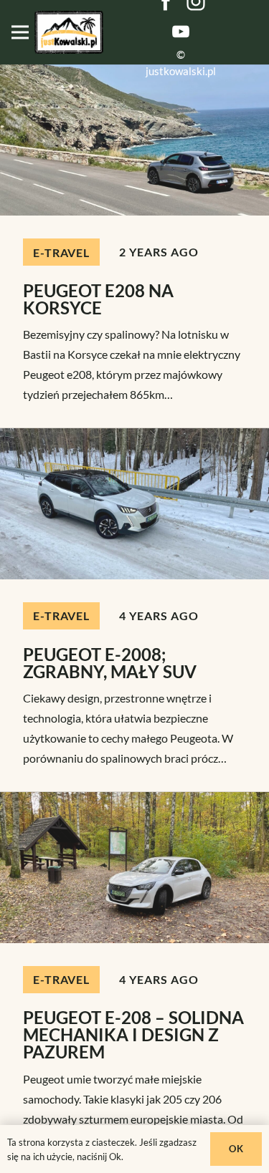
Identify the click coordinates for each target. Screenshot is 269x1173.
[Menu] (20, 32)
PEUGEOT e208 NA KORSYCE (98, 299)
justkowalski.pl (181, 70)
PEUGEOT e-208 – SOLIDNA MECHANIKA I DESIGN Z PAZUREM (133, 1034)
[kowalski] (68, 32)
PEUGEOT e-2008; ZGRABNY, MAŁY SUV (110, 663)
